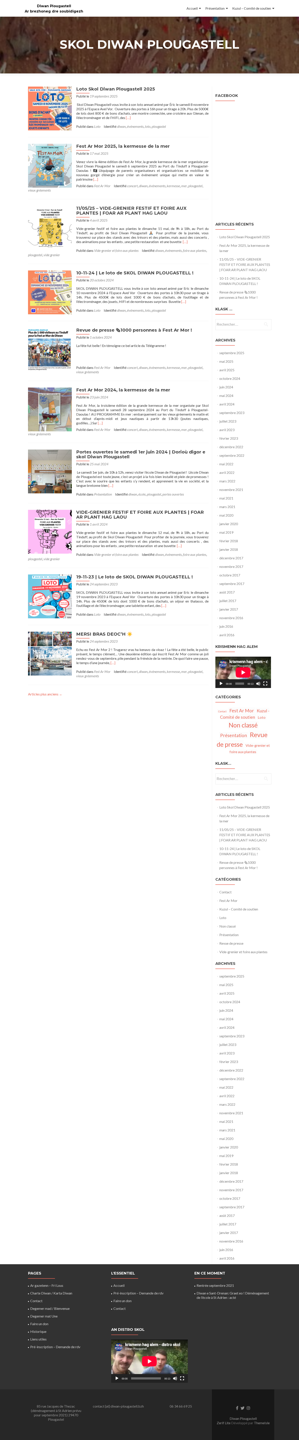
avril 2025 (226, 370)
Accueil (192, 8)
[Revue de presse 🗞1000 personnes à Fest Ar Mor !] (50, 349)
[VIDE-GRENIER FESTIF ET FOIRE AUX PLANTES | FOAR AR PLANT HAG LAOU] (50, 531)
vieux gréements (39, 190)
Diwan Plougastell (54, 6)
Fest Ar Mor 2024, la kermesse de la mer (123, 390)
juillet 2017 (227, 601)
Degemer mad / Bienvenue (50, 1308)
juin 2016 (226, 626)
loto (147, 126)
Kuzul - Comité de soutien (244, 714)
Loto (97, 126)
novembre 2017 (231, 566)
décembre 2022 (231, 447)
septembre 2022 (231, 455)
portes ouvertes (173, 494)
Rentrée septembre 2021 (215, 1285)
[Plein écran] (265, 683)
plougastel (159, 126)
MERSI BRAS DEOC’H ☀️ (104, 634)
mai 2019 (226, 532)
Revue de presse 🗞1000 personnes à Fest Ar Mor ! (134, 330)
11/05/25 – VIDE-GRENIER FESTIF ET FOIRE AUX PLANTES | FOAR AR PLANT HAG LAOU (131, 211)
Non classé (243, 725)
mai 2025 (226, 361)
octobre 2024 (229, 378)
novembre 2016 (231, 618)
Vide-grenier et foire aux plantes (116, 250)
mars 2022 (227, 481)
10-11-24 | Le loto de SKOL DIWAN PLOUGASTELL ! (134, 273)
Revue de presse (231, 943)
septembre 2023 (231, 413)
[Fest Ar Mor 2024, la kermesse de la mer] (50, 409)
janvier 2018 (228, 549)
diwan (121, 126)
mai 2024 (226, 395)
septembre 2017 (231, 583)
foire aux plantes (194, 250)
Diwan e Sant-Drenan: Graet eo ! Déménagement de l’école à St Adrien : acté (233, 1295)
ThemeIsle (262, 1423)
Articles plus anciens (45, 694)
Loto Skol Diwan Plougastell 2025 (115, 89)
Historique (38, 1331)
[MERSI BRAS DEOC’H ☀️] (50, 653)
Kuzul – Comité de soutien (251, 8)
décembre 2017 (231, 558)
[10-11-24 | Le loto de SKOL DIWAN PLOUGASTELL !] (50, 292)
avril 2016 (226, 635)
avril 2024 (226, 404)
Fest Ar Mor (102, 186)
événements (135, 126)
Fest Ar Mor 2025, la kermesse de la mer (123, 146)
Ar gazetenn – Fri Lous (46, 1285)
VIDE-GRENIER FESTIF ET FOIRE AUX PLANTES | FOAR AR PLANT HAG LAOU (140, 515)
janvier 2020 (228, 524)
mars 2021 (227, 507)
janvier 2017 (228, 609)
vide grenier (52, 255)
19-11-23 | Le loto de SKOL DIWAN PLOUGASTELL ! (134, 577)
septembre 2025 (231, 353)
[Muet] (258, 683)
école (142, 494)
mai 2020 (226, 515)
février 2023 (228, 438)
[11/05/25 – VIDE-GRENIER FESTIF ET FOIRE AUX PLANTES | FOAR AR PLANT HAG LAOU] (50, 227)
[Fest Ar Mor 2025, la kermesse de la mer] (50, 165)
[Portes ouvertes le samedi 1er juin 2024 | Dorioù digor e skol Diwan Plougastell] (50, 471)
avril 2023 (226, 430)
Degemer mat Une (44, 1316)
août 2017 (227, 592)
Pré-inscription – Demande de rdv (55, 1347)
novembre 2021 (231, 489)
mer (184, 186)
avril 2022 (226, 472)
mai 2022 (226, 464)
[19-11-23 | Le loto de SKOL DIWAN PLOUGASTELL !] (50, 596)
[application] (243, 672)
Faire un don (39, 1324)
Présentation (215, 8)
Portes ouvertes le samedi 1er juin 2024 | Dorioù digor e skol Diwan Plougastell (140, 454)
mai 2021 (226, 498)
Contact (222, 711)
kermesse (173, 186)
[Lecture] (221, 683)
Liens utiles (38, 1339)
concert (132, 186)
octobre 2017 (229, 575)
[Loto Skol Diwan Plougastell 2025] (50, 108)
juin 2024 (226, 387)
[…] (128, 118)
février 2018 (228, 541)
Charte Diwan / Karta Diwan (51, 1293)
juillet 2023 (227, 421)
